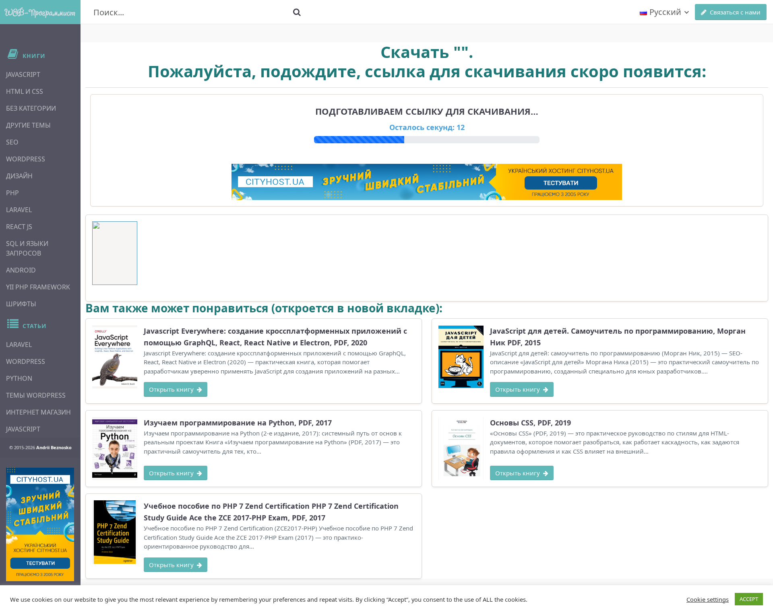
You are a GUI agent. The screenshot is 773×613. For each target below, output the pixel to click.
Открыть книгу (171, 389)
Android (21, 270)
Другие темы (28, 125)
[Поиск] (296, 12)
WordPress (25, 159)
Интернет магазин (38, 412)
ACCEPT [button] (749, 599)
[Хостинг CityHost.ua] (40, 524)
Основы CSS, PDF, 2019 (530, 422)
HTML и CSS (24, 91)
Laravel (19, 209)
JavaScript (23, 74)
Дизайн (19, 175)
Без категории (31, 108)
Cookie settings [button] (707, 599)
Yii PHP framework (38, 287)
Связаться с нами (735, 12)
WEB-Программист (40, 12)
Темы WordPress (36, 395)
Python (19, 378)
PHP (12, 192)
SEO (12, 142)
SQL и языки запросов (27, 248)
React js (19, 226)
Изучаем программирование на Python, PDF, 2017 (238, 422)
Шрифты (21, 303)
